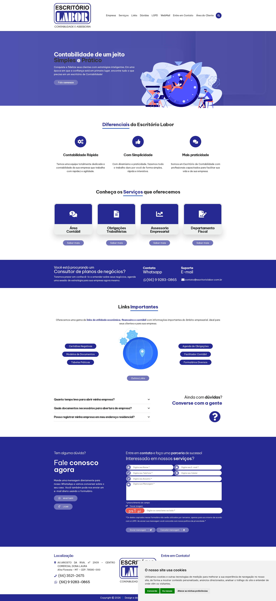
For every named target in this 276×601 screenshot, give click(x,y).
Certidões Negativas (80, 346)
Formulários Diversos (195, 362)
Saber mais (73, 242)
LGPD (155, 15)
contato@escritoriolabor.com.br (203, 279)
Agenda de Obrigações (196, 346)
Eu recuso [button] (167, 591)
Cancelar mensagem (170, 530)
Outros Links (138, 378)
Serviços (124, 15)
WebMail (165, 15)
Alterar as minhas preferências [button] (193, 591)
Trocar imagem (136, 506)
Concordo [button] (152, 591)
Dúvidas (144, 15)
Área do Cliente (205, 15)
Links (134, 15)
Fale (66, 82)
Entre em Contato (183, 15)
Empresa (111, 15)
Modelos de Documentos (80, 354)
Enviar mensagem (138, 530)
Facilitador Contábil (195, 354)
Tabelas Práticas (80, 362)
